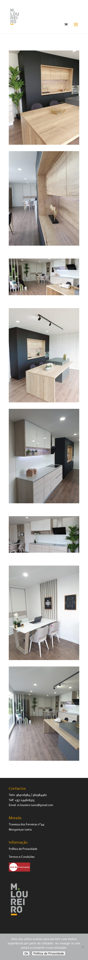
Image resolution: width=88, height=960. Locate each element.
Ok (26, 953)
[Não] (83, 947)
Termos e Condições (22, 857)
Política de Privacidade (23, 849)
